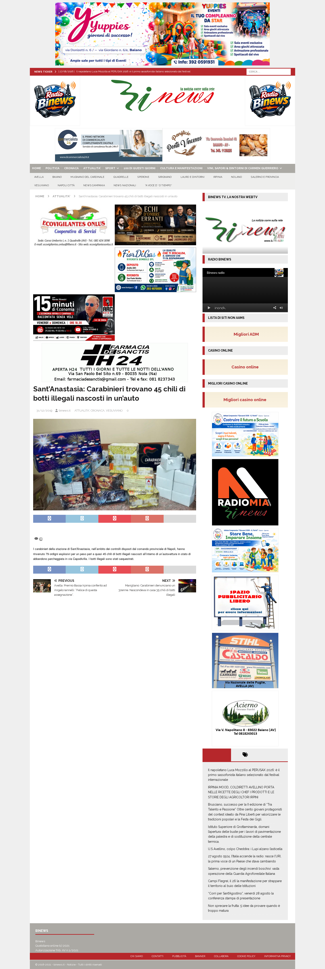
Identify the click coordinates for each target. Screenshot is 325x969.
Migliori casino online (246, 399)
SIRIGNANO (165, 177)
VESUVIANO (41, 185)
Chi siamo (136, 956)
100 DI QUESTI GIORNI (139, 168)
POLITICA (52, 168)
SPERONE (143, 177)
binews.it (65, 410)
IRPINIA (217, 177)
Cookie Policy (246, 956)
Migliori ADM (246, 334)
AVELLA (39, 177)
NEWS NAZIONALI (125, 185)
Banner (200, 956)
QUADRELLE (121, 177)
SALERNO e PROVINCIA (265, 177)
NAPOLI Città (66, 185)
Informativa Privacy (277, 956)
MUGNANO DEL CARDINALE (87, 177)
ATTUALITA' (82, 410)
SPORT (110, 168)
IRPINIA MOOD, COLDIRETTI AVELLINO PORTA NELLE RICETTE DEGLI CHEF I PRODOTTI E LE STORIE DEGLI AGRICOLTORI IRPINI (241, 792)
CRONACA (71, 168)
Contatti (157, 956)
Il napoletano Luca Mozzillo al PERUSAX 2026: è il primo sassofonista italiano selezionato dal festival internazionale (244, 775)
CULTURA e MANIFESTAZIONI (181, 168)
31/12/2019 (44, 410)
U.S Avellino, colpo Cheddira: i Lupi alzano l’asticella (245, 849)
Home (36, 168)
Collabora (221, 956)
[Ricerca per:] (269, 71)
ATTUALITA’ (92, 168)
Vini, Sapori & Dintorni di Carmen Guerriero (242, 168)
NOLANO (236, 177)
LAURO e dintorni (193, 177)
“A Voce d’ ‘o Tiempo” (158, 185)
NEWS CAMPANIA (94, 185)
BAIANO (57, 177)
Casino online (246, 366)
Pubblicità (179, 956)
